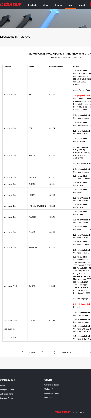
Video (45, 5)
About (82, 5)
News (70, 5)
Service (58, 5)
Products (32, 5)
